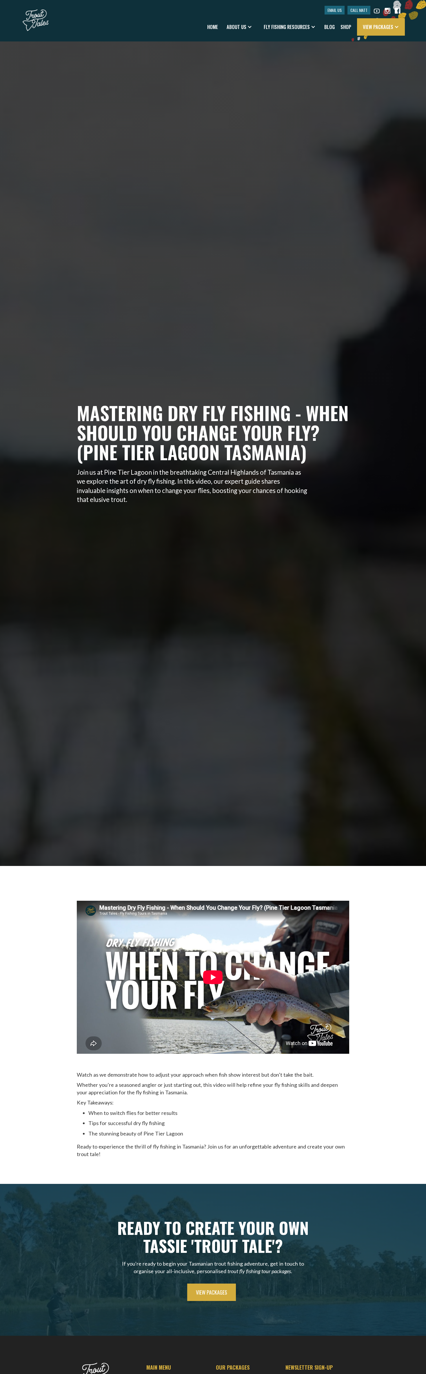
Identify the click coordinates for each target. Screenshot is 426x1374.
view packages (211, 1292)
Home (212, 26)
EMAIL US (334, 10)
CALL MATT (358, 10)
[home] (35, 17)
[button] (239, 27)
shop (346, 26)
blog (329, 26)
